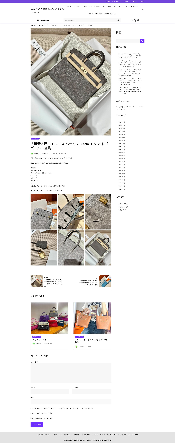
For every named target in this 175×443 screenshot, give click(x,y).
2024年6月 (122, 167)
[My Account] (132, 20)
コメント (34, 362)
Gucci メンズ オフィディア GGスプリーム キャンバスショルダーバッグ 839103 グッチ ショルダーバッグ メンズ (130, 56)
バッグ (90, 14)
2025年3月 (122, 143)
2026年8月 (122, 122)
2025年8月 (122, 131)
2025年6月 (122, 137)
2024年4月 (122, 171)
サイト (33, 397)
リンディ (134, 6)
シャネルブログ (123, 207)
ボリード (96, 6)
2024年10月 (122, 155)
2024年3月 (122, 174)
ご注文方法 (134, 1)
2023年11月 (122, 186)
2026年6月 (122, 128)
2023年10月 (122, 189)
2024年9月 (122, 158)
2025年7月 (122, 134)
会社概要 (126, 1)
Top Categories (45, 20)
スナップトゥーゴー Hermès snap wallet (129, 107)
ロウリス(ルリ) (106, 6)
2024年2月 (122, 177)
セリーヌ (87, 434)
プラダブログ (122, 210)
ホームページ (109, 1)
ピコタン (117, 6)
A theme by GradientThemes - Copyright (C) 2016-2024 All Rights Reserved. (87, 440)
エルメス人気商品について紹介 (47, 9)
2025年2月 (122, 146)
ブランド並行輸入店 (43, 434)
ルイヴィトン (98, 434)
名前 (33, 387)
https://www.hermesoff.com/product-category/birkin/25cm (49, 163)
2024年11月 (122, 152)
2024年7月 (122, 164)
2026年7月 (122, 125)
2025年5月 (122, 140)
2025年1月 (122, 149)
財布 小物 (98, 14)
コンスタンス (86, 6)
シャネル (57, 434)
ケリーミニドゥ (39, 339)
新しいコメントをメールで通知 (42, 413)
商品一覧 (118, 1)
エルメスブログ (35, 138)
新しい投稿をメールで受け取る (42, 418)
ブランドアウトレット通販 (129, 434)
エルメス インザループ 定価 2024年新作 (91, 341)
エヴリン (125, 6)
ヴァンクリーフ (111, 434)
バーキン (69, 6)
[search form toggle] (142, 10)
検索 (118, 32)
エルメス (67, 434)
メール (75, 387)
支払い (142, 1)
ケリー (77, 6)
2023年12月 (122, 183)
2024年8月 (122, 161)
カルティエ (77, 434)
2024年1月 (122, 180)
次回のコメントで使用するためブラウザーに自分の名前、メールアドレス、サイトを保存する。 (63, 408)
